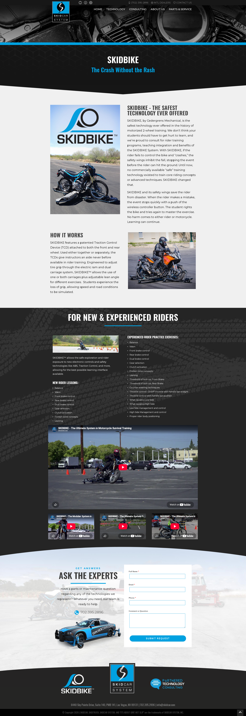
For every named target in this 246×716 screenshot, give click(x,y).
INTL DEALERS (162, 2)
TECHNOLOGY (115, 9)
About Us (158, 9)
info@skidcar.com (166, 705)
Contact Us (184, 2)
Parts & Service (180, 9)
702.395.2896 (147, 705)
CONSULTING (138, 9)
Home (98, 9)
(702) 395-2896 (139, 2)
